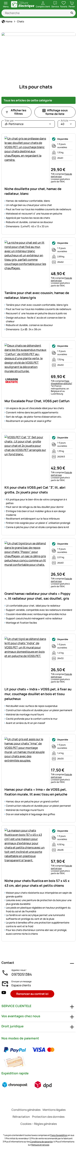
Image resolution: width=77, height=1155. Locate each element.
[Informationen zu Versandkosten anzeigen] (29, 1084)
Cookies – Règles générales (38, 1124)
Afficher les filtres (18, 112)
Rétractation (21, 1117)
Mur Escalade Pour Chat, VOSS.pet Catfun (36, 401)
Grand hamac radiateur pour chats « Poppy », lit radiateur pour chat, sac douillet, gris (37, 595)
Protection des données (48, 1117)
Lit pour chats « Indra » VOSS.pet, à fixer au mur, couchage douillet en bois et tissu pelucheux (37, 694)
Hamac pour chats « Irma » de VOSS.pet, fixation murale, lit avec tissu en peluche (35, 791)
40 (64, 123)
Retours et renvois (40, 1144)
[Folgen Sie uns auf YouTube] (3, 994)
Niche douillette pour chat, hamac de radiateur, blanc (32, 191)
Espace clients (21, 985)
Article (64, 120)
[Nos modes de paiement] (38, 1055)
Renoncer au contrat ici (32, 994)
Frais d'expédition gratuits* (61, 382)
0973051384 (21, 974)
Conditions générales (25, 1110)
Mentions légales (54, 1110)
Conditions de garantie (41, 1141)
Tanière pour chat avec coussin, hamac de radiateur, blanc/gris (36, 295)
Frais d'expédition (59, 1135)
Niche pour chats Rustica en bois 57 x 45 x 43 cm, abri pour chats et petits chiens (36, 883)
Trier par (9, 120)
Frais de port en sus (61, 175)
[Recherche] (72, 13)
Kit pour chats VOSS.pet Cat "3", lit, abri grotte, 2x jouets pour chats (34, 489)
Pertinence (13, 123)
